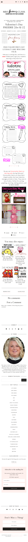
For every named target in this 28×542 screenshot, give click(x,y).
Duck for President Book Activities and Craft (20, 281)
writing (18, 21)
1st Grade (6, 20)
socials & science (14, 434)
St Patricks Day (14, 441)
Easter (14, 414)
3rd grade (14, 392)
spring (14, 439)
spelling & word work (14, 436)
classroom (14, 412)
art (14, 400)
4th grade (14, 395)
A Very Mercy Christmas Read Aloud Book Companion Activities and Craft (20, 261)
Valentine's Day (11, 21)
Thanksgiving (14, 444)
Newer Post (6, 291)
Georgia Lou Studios (16, 536)
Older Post (21, 291)
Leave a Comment (21, 31)
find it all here (14, 166)
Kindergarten (20, 20)
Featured (14, 419)
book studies (13, 405)
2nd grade (13, 20)
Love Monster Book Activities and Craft (8, 280)
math (14, 429)
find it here (13, 227)
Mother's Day (14, 431)
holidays (14, 424)
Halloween (14, 422)
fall (14, 417)
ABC (14, 397)
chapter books (14, 407)
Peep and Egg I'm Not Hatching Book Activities (8, 258)
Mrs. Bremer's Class (17, 535)
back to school (14, 402)
